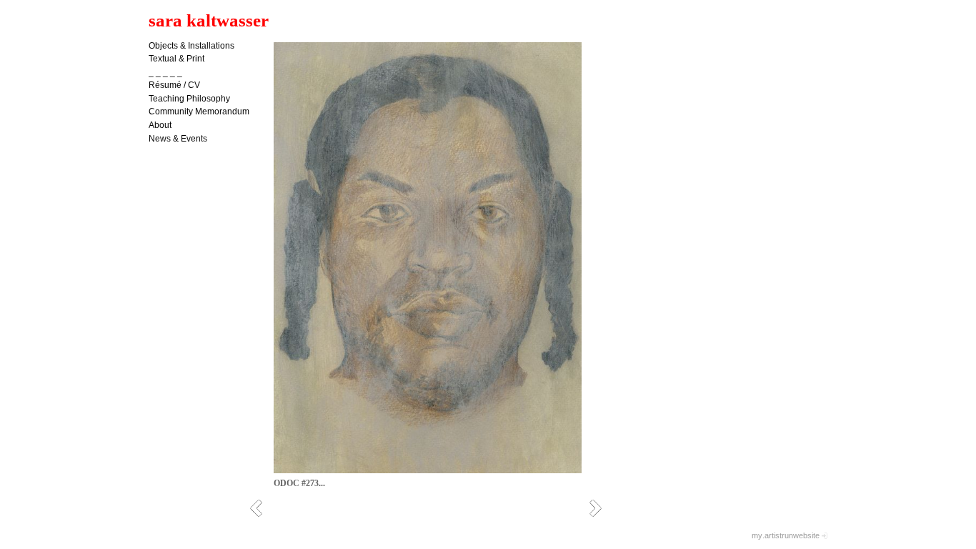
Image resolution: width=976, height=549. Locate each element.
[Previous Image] (261, 508)
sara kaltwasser (209, 20)
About (160, 125)
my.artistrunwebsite (786, 535)
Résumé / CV (174, 85)
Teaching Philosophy (189, 99)
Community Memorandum (199, 112)
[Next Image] (600, 508)
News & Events (178, 139)
